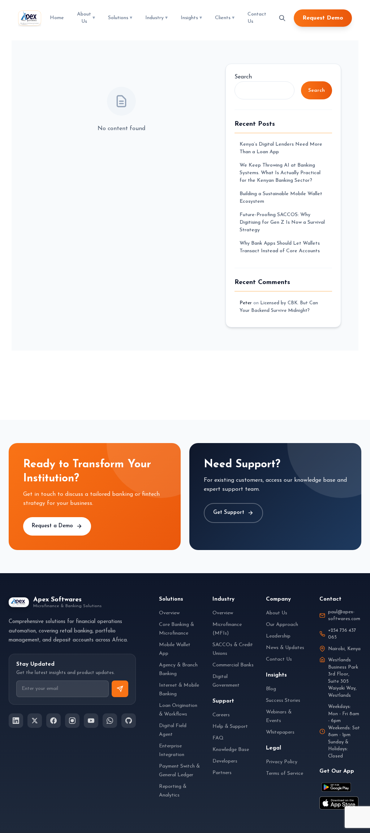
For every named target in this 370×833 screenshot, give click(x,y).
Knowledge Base (230, 749)
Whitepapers (280, 732)
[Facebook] (53, 720)
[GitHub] (128, 720)
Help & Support (230, 726)
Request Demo (322, 18)
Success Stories (283, 700)
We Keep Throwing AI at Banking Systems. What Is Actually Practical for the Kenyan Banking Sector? (280, 173)
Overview (169, 613)
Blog (271, 689)
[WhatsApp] (110, 720)
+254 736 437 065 (342, 634)
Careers (221, 715)
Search (243, 77)
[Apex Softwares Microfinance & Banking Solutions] (29, 18)
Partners (222, 773)
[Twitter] (34, 720)
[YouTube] (91, 720)
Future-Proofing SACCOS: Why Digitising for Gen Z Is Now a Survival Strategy (282, 222)
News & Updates (285, 647)
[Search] (282, 18)
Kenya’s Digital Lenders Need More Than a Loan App (281, 148)
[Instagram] (72, 720)
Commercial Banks (233, 665)
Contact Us (257, 18)
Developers (224, 761)
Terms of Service (284, 773)
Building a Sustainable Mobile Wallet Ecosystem (281, 197)
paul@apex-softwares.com (344, 616)
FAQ (218, 738)
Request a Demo (52, 526)
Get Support (228, 512)
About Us (276, 613)
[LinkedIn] (16, 720)
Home (57, 18)
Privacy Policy (281, 762)
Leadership (278, 636)
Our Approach (282, 624)
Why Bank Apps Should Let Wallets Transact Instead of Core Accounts (280, 247)
